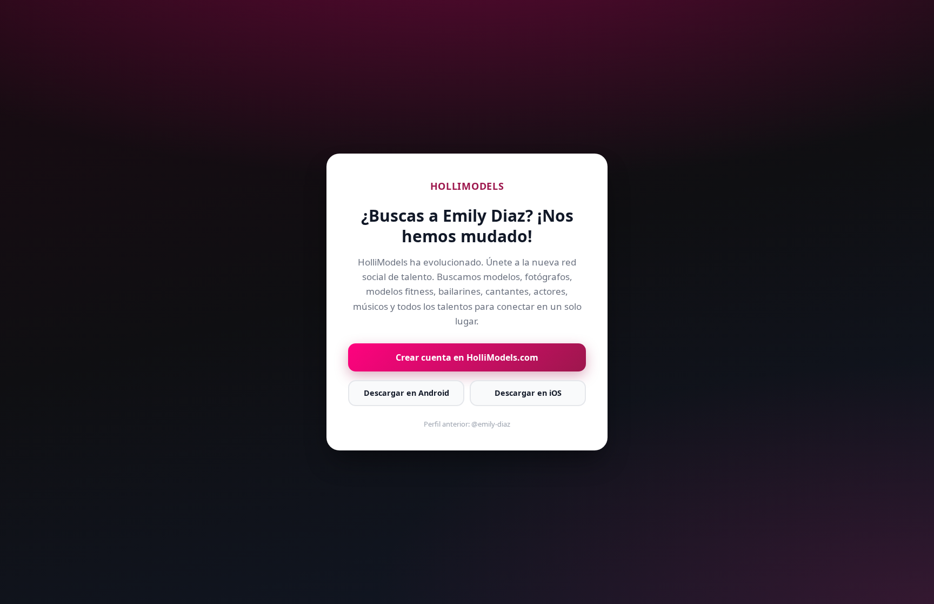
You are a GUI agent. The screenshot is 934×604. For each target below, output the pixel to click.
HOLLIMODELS (467, 186)
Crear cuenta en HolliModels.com (467, 357)
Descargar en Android (406, 393)
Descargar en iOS (528, 393)
